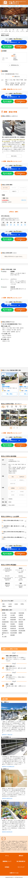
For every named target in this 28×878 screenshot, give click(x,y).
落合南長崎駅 (13, 632)
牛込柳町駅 (5, 630)
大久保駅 (12, 615)
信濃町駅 (21, 615)
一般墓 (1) (14, 191)
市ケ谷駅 (4, 617)
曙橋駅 (20, 632)
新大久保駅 (13, 613)
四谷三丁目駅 (22, 619)
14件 (26, 390)
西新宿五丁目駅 (5, 633)
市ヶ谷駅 (4, 636)
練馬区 (10, 606)
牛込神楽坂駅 (13, 630)
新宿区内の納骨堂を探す (7, 798)
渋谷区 (16, 604)
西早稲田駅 (13, 626)
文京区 (10, 604)
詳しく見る (9, 394)
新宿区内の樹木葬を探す (7, 831)
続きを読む (14, 156)
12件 (8, 390)
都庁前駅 (4, 628)
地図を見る (17, 76)
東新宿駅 (21, 626)
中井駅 (3, 619)
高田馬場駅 (21, 613)
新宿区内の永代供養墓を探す (8, 766)
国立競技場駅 (22, 630)
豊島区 (4, 606)
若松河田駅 (21, 628)
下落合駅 (21, 617)
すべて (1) (5, 187)
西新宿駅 (21, 621)
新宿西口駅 (13, 628)
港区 (3, 604)
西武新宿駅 (13, 617)
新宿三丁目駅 (13, 621)
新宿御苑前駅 (5, 621)
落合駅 (3, 624)
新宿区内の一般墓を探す (7, 734)
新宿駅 (3, 613)
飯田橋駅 (4, 626)
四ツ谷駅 (4, 615)
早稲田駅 (12, 624)
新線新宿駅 (13, 619)
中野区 (22, 604)
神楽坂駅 (21, 624)
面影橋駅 (12, 635)
